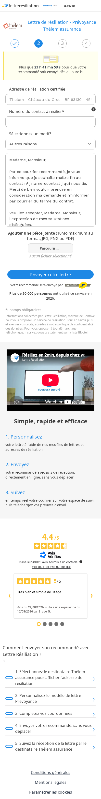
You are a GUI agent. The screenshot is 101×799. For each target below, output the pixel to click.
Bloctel (83, 332)
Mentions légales (50, 782)
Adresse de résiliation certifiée (37, 89)
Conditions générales (50, 772)
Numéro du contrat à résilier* (36, 111)
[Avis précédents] (9, 596)
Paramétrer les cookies (50, 792)
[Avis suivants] (91, 596)
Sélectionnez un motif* (30, 133)
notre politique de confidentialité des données (49, 326)
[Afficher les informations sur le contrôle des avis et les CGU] (81, 562)
